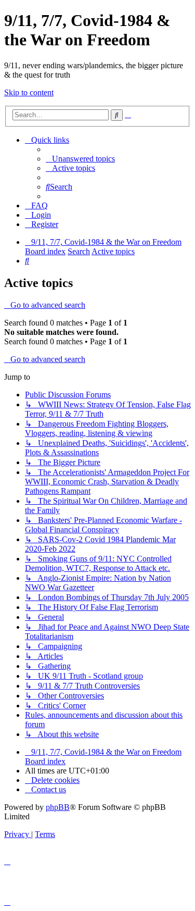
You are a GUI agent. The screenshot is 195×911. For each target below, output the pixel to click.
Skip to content (29, 92)
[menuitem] (80, 158)
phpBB (58, 807)
